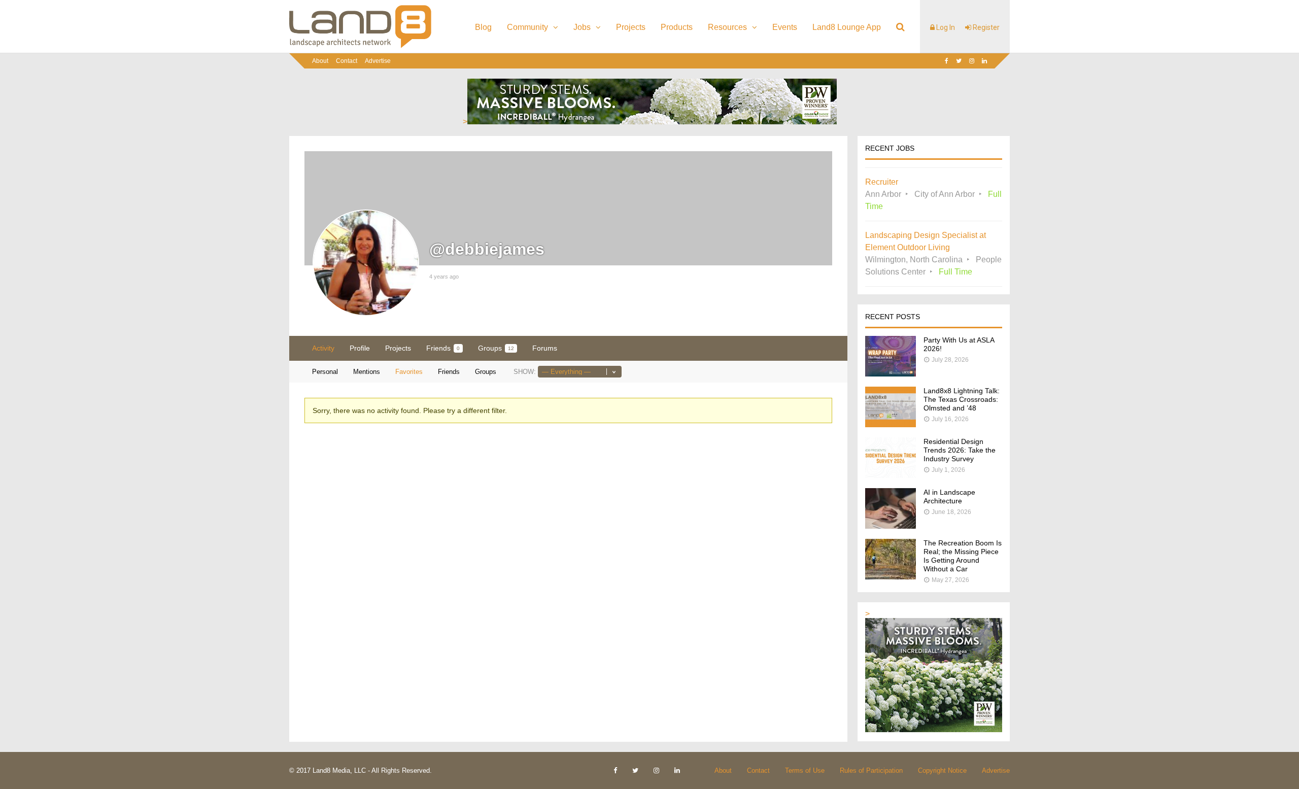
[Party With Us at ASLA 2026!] (890, 373)
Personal (325, 371)
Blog (483, 27)
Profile (360, 348)
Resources (727, 27)
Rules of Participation (871, 770)
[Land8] (360, 46)
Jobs (582, 27)
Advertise (378, 60)
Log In (945, 27)
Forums (544, 348)
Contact (346, 60)
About (320, 60)
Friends (443, 348)
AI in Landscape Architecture (949, 496)
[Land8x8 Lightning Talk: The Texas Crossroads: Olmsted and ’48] (890, 424)
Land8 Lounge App (846, 27)
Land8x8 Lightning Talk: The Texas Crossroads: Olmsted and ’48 (962, 399)
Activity (323, 348)
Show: (525, 371)
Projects (630, 27)
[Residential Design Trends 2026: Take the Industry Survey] (890, 475)
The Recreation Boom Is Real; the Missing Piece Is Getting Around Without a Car (963, 556)
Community (527, 27)
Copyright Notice (942, 770)
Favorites (409, 371)
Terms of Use (805, 770)
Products (677, 27)
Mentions (366, 371)
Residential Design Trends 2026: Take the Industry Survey (960, 450)
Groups (496, 348)
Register (985, 27)
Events (784, 27)
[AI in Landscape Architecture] (890, 526)
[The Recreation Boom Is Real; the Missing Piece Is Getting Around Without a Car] (890, 576)
